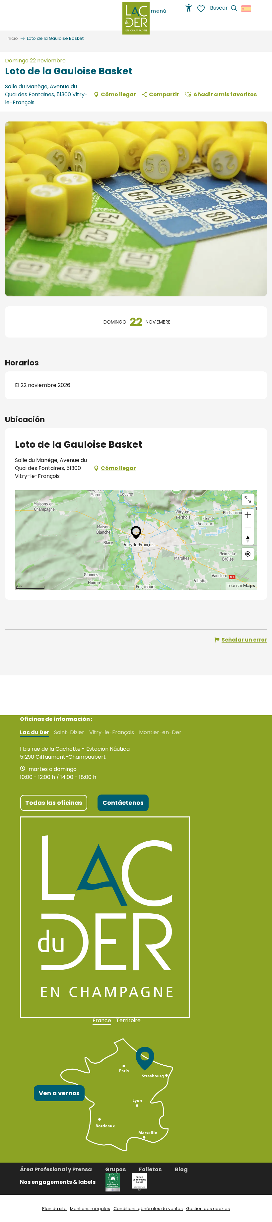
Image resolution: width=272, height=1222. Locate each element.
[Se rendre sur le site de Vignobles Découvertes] (113, 1182)
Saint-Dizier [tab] (69, 732)
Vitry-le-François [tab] (111, 732)
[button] (224, 8)
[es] (246, 8)
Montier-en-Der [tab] (160, 732)
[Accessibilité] (189, 8)
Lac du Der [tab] (34, 732)
